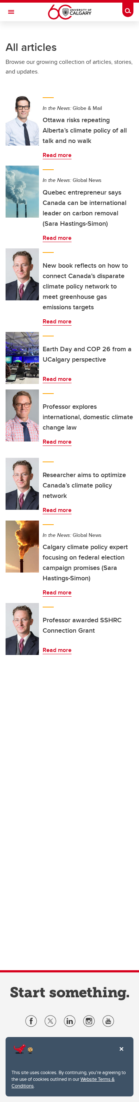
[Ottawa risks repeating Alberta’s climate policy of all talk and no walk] (22, 120)
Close (121, 1054)
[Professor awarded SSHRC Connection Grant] (22, 629)
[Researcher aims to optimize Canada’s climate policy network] (22, 484)
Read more (57, 155)
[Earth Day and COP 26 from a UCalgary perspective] (22, 358)
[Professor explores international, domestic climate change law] (22, 415)
